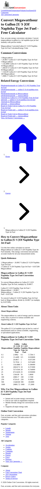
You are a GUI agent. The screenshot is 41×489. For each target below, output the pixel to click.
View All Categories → (13, 461)
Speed (31, 11)
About (7, 470)
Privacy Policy (10, 476)
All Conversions (11, 474)
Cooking (8, 449)
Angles (8, 447)
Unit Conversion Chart (13, 472)
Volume (23, 11)
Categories (15, 15)
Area (27, 11)
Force (7, 457)
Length (3, 11)
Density (8, 453)
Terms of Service (11, 478)
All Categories (6, 15)
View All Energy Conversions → (13, 118)
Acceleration (10, 445)
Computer (9, 451)
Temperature (15, 11)
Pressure (8, 459)
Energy (8, 193)
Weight (8, 11)
